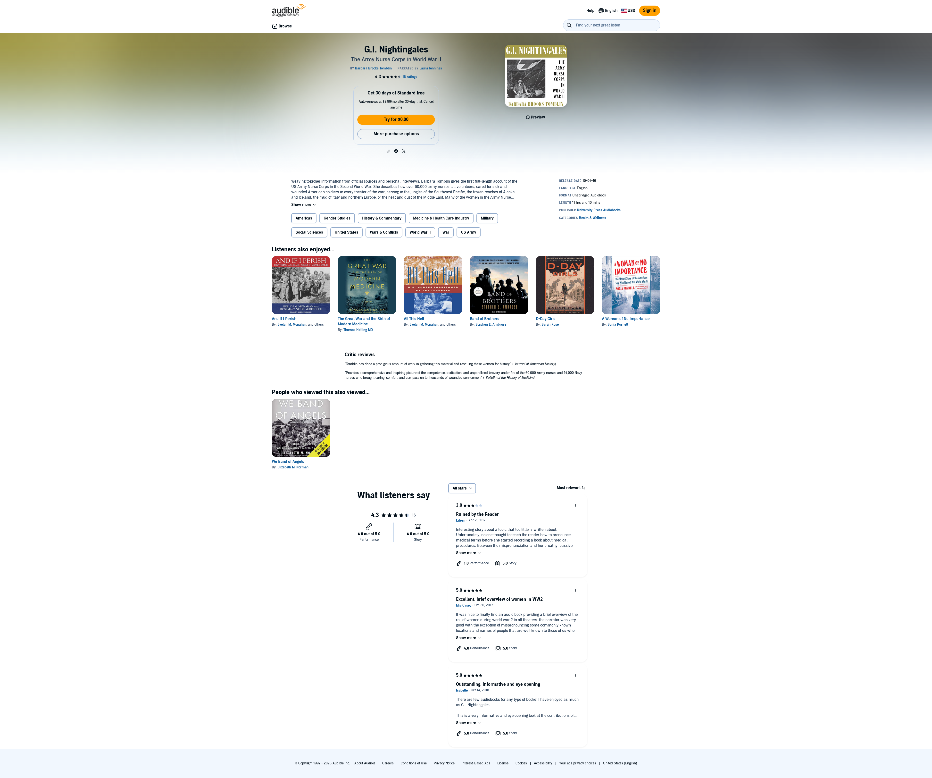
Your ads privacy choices (577, 763)
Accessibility (543, 763)
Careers (388, 763)
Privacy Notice (444, 763)
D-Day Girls (545, 318)
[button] (388, 151)
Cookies (521, 763)
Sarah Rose (550, 324)
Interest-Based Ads (476, 763)
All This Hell (414, 318)
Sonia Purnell (617, 324)
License (502, 763)
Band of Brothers (484, 318)
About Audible (364, 763)
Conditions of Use (414, 763)
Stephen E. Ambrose (490, 324)
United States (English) (620, 763)
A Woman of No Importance (626, 318)
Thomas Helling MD (358, 330)
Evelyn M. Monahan (291, 324)
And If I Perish (284, 318)
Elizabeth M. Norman (292, 467)
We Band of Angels (288, 461)
